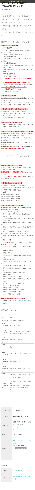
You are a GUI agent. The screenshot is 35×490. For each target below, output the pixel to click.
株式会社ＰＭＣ (18, 470)
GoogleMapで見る (20, 448)
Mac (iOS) (17, 429)
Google (16, 427)
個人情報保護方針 (23, 300)
